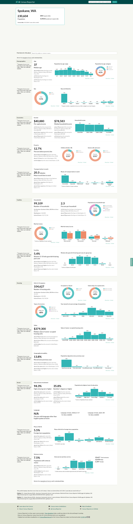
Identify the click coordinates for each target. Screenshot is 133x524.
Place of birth (38, 426)
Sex (35, 89)
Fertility (36, 250)
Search (114, 1)
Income (36, 117)
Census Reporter (27, 2)
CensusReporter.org (45, 517)
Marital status (38, 224)
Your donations (49, 513)
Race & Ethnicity (66, 89)
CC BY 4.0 (83, 517)
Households (37, 200)
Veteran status (38, 454)
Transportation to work (41, 169)
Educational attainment (41, 382)
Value (35, 325)
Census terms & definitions (58, 506)
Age (35, 61)
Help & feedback (86, 506)
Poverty (36, 145)
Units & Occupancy (39, 283)
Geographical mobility (40, 353)
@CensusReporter (56, 509)
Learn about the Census (26, 506)
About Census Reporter (26, 509)
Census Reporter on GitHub (90, 509)
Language (37, 410)
